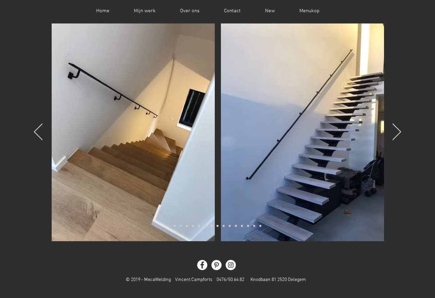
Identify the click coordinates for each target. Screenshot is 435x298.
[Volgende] (397, 132)
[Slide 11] (236, 226)
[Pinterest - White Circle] (216, 265)
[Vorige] (38, 132)
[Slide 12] (242, 226)
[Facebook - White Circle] (202, 265)
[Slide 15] (260, 226)
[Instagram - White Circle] (231, 265)
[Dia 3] (187, 226)
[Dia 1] (175, 226)
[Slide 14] (254, 226)
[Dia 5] (199, 226)
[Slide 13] (248, 226)
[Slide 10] (230, 226)
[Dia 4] (193, 226)
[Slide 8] (217, 226)
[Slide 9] (224, 226)
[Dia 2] (181, 226)
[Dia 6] (205, 226)
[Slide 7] (211, 226)
